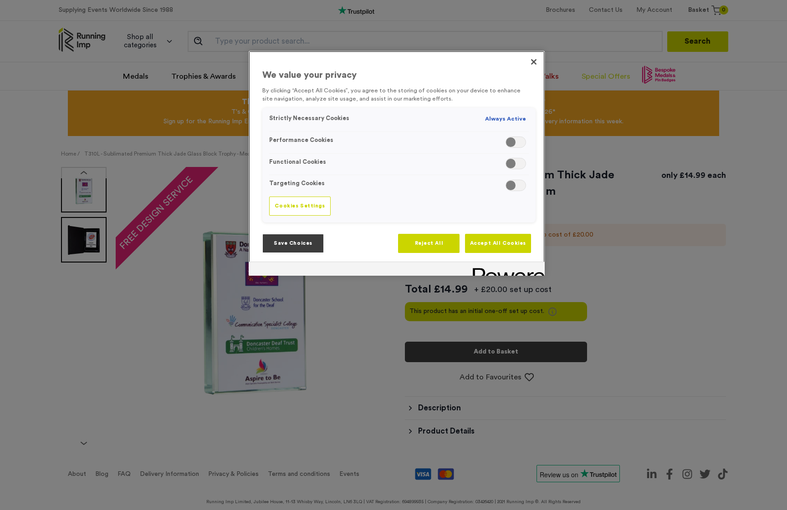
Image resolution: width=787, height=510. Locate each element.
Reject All (429, 243)
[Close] (534, 62)
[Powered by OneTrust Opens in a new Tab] (505, 270)
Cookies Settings (300, 205)
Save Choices (293, 243)
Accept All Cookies (498, 243)
